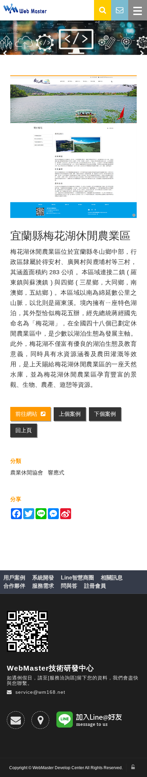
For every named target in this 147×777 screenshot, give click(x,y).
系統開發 (43, 578)
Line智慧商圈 (77, 578)
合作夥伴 (14, 586)
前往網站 (26, 414)
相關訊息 (112, 578)
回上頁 (23, 430)
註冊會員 (95, 586)
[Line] (90, 721)
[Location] (40, 720)
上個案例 (70, 414)
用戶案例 (14, 578)
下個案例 (105, 414)
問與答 (69, 586)
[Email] (16, 720)
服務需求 (43, 586)
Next (142, 53)
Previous (5, 53)
